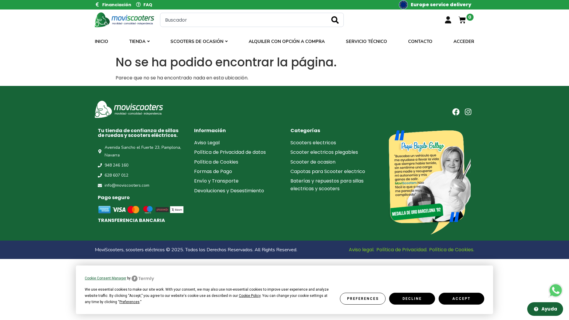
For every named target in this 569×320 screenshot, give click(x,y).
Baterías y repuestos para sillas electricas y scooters (327, 184)
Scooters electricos (313, 142)
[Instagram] (468, 112)
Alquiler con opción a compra (287, 41)
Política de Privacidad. (401, 249)
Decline (412, 299)
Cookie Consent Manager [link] (105, 278)
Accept (461, 299)
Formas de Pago (213, 171)
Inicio (101, 41)
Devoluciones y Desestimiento (229, 190)
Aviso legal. (361, 249)
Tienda (137, 41)
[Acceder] (448, 20)
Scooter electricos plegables (324, 152)
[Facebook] (456, 112)
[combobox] (252, 20)
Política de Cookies (216, 162)
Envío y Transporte (216, 180)
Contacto (420, 41)
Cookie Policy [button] (249, 296)
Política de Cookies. (451, 249)
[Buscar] (336, 19)
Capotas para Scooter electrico (327, 171)
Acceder (463, 41)
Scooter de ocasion (312, 162)
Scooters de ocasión (196, 41)
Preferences (363, 299)
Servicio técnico (366, 41)
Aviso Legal (207, 142)
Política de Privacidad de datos (230, 152)
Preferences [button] (129, 302)
